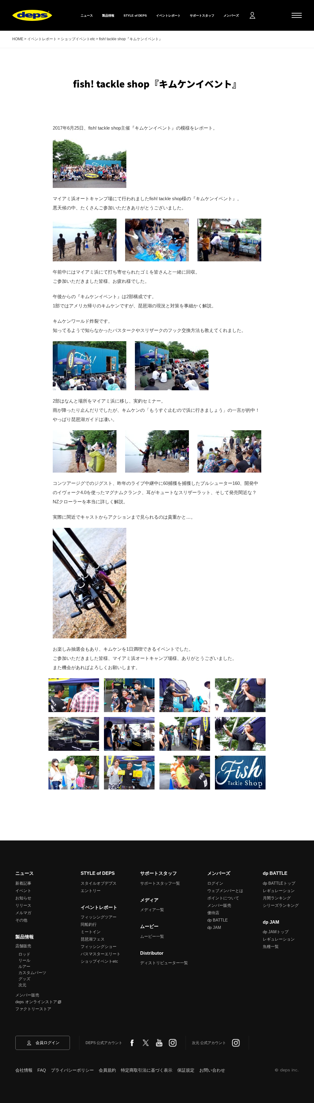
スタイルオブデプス (99, 883)
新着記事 (23, 883)
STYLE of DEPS (135, 15)
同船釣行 (89, 924)
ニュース (87, 15)
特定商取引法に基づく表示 (146, 1070)
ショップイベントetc (99, 961)
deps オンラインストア (36, 1002)
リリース (23, 905)
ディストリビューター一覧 (164, 963)
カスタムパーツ (32, 972)
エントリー (91, 890)
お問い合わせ (212, 1070)
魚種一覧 (271, 946)
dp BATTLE (217, 920)
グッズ (24, 978)
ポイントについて (223, 898)
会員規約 (107, 1070)
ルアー (24, 966)
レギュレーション (279, 890)
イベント (23, 890)
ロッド (24, 954)
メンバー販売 (27, 995)
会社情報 (24, 1070)
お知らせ (23, 898)
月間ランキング (277, 898)
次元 (22, 985)
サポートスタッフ (202, 15)
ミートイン (91, 932)
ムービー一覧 (152, 936)
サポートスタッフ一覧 (160, 883)
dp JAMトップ (276, 932)
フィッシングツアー (99, 917)
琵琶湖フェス (93, 939)
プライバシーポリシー (72, 1070)
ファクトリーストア (33, 1009)
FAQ (41, 1070)
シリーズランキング (281, 905)
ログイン (215, 883)
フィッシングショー (99, 946)
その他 (21, 920)
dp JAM (214, 927)
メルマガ (23, 912)
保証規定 (185, 1070)
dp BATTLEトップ (279, 883)
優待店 (213, 912)
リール (24, 960)
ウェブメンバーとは (225, 890)
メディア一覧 (152, 909)
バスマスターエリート (101, 954)
